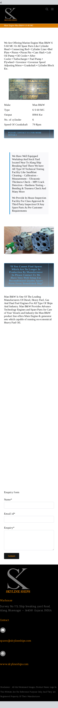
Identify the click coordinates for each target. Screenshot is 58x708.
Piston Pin (25, 52)
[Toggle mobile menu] (52, 9)
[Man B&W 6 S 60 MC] (29, 79)
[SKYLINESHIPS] (18, 567)
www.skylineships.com (14, 664)
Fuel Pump (35, 58)
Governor (21, 62)
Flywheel (9, 62)
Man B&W (10, 296)
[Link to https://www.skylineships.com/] (3, 653)
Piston (15, 52)
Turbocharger (20, 58)
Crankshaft (30, 65)
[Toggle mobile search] (47, 9)
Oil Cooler (22, 55)
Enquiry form (11, 492)
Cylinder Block (46, 65)
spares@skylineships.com (15, 640)
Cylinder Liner (39, 49)
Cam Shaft (39, 52)
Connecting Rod (20, 49)
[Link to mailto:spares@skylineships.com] (3, 630)
